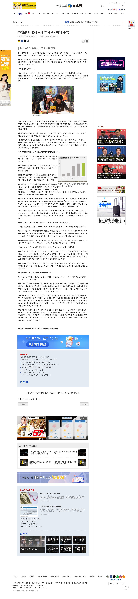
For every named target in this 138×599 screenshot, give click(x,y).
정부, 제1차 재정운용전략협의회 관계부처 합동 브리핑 (66, 549)
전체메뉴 (14, 13)
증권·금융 (88, 13)
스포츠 (116, 13)
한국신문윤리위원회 (116, 580)
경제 (52, 13)
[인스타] (120, 576)
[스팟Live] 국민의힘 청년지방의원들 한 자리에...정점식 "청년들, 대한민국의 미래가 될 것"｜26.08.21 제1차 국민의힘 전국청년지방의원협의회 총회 (111, 141)
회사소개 (15, 576)
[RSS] (123, 576)
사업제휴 (31, 576)
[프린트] (87, 41)
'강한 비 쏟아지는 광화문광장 (30, 549)
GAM (122, 13)
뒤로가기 (23, 404)
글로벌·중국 (66, 13)
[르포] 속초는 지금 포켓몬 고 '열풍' (32, 370)
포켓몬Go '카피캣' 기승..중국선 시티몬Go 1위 (35, 362)
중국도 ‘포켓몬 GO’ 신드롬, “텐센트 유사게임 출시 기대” (39, 359)
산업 (81, 13)
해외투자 (75, 13)
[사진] (29, 498)
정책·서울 (46, 13)
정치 (39, 13)
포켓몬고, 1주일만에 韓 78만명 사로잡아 (34, 372)
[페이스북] (111, 576)
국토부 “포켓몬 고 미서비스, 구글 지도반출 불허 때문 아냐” (40, 365)
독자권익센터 (66, 576)
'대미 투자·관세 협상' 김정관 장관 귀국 (79, 549)
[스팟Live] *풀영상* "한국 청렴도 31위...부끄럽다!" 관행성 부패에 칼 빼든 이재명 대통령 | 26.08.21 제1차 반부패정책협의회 (111, 159)
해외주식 (112, 9)
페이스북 (22, 41)
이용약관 (91, 576)
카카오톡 (19, 41)
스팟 (101, 127)
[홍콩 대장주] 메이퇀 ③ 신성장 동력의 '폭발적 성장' (40, 462)
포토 (33, 13)
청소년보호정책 (55, 576)
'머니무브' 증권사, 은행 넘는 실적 (31, 526)
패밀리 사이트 (114, 584)
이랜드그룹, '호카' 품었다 (29, 524)
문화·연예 (109, 13)
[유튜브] (107, 576)
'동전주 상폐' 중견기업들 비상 (50, 507)
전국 (101, 13)
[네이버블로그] (117, 576)
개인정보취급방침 (42, 576)
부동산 (96, 13)
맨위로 (84, 404)
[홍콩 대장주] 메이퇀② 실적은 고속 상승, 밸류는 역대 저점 (65, 462)
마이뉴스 (122, 9)
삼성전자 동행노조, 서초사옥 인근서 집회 (53, 540)
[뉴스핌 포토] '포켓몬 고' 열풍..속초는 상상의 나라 (37, 367)
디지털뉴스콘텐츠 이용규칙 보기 (29, 399)
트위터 (25, 41)
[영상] (111, 136)
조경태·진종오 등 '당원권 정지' (31, 519)
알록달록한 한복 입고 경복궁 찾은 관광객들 (83, 22)
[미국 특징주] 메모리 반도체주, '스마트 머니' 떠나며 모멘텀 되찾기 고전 (40, 453)
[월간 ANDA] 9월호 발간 (28, 521)
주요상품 (23, 576)
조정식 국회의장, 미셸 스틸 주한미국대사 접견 (66, 540)
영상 (26, 13)
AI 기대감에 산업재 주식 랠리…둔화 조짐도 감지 (65, 453)
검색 (123, 6)
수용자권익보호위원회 (80, 576)
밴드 (28, 41)
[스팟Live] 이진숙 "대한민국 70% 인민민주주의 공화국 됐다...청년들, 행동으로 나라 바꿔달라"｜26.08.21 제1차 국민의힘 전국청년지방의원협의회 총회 (111, 176)
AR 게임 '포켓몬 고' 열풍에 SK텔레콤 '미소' (35, 357)
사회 (58, 13)
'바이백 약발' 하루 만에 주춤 (50, 493)
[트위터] (114, 576)
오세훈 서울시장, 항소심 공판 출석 (79, 540)
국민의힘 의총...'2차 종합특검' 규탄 (53, 549)
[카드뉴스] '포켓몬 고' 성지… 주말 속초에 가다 (36, 375)
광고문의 (100, 576)
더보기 (122, 22)
